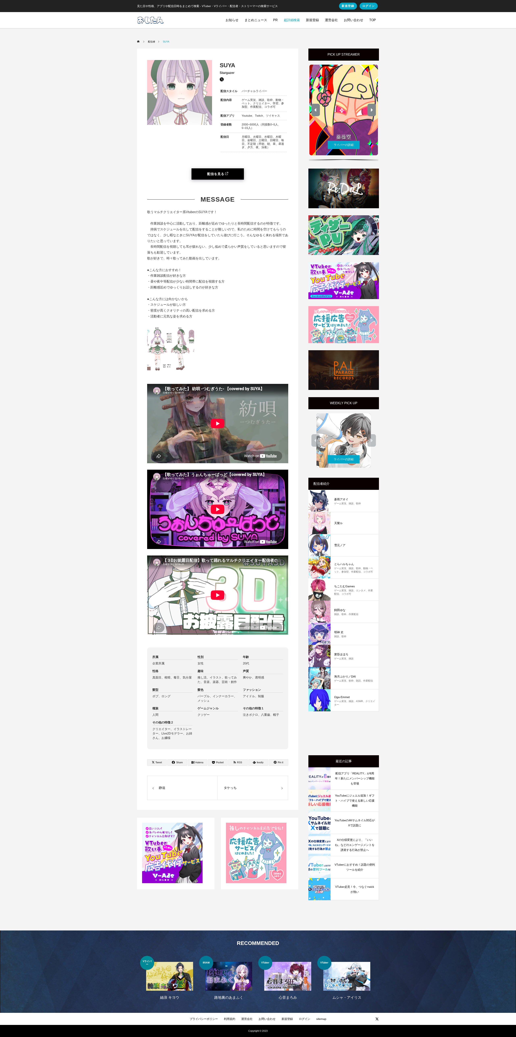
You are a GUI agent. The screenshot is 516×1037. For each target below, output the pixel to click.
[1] (172, 882)
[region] (343, 112)
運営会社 (331, 20)
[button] (315, 110)
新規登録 (348, 5)
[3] (256, 882)
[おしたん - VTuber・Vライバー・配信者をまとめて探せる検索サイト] (150, 20)
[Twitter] (377, 1019)
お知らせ (232, 20)
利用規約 (229, 1018)
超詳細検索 (292, 20)
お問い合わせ (353, 20)
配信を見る (215, 174)
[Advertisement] (343, 733)
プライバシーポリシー (204, 1018)
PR (275, 20)
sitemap (321, 1018)
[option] (169, 980)
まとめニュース (255, 20)
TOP (372, 20)
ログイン (368, 5)
